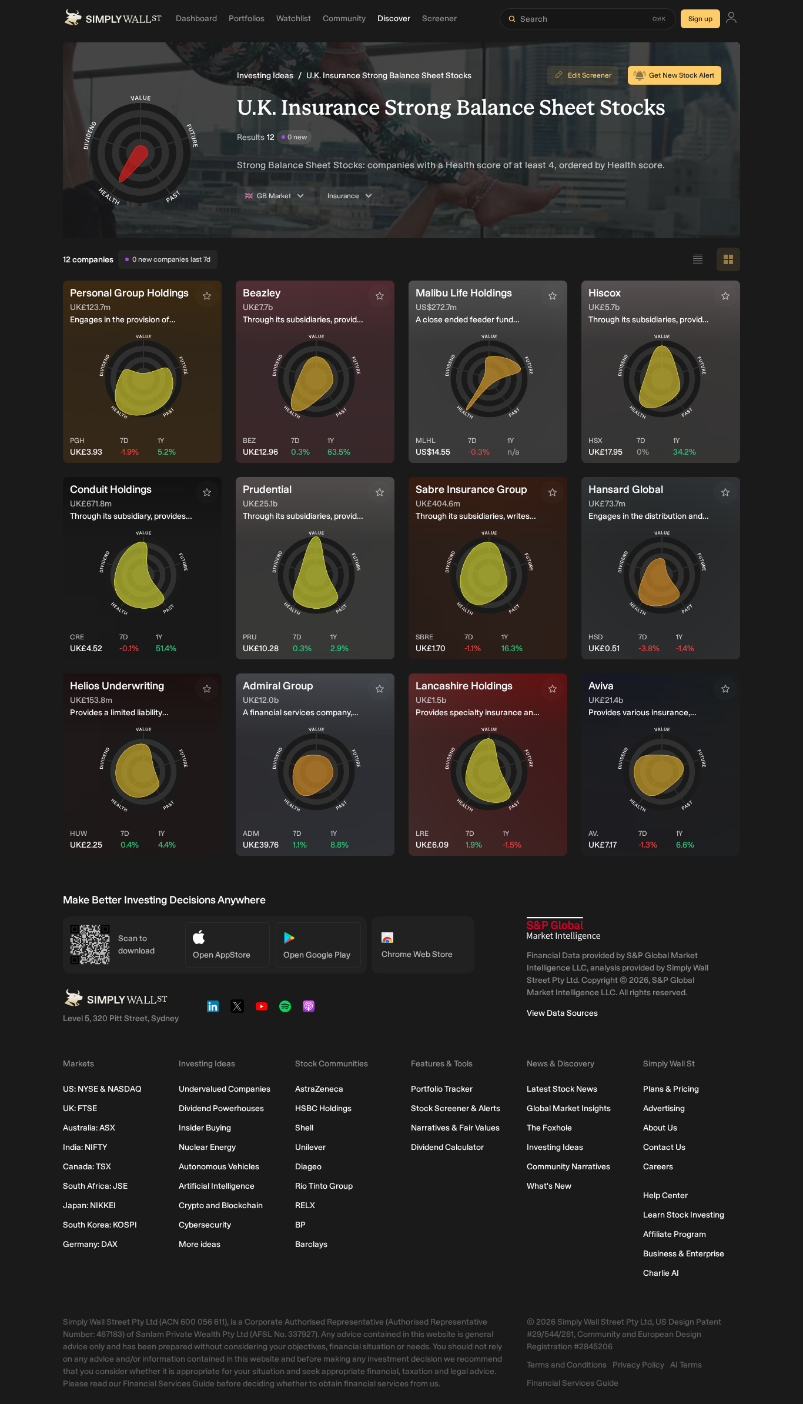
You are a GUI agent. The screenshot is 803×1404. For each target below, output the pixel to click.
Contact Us (664, 1147)
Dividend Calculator (447, 1147)
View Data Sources (562, 1013)
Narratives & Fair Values (455, 1128)
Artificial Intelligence (217, 1186)
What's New (549, 1186)
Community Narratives (568, 1167)
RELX (305, 1205)
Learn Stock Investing (683, 1215)
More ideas (199, 1244)
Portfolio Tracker (442, 1089)
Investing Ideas (265, 76)
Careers (658, 1167)
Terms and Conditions (567, 1365)
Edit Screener (589, 75)
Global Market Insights (569, 1108)
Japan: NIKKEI (89, 1205)
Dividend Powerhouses (221, 1108)
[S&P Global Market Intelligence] (563, 929)
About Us (660, 1128)
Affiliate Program (674, 1234)
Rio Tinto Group (324, 1186)
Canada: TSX (87, 1167)
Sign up (700, 19)
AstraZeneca (319, 1089)
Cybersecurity (205, 1225)
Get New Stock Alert (681, 75)
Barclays (311, 1244)
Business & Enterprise (683, 1254)
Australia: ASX (89, 1128)
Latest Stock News (562, 1089)
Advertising (664, 1108)
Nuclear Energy (207, 1147)
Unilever (310, 1147)
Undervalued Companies (224, 1089)
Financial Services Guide (572, 1383)
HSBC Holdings (323, 1108)
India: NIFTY (85, 1147)
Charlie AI (661, 1273)
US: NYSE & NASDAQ (102, 1089)
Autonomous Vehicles (219, 1167)
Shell (304, 1128)
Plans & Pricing (671, 1089)
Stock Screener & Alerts (455, 1108)
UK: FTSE (80, 1108)
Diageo (308, 1167)
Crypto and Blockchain (221, 1205)
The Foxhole (549, 1128)
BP (300, 1225)
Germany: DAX (90, 1244)
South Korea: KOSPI (100, 1225)
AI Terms (686, 1365)
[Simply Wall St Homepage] (113, 19)
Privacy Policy (638, 1365)
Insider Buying (205, 1128)
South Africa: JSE (95, 1186)
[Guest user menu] (731, 19)
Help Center (665, 1195)
